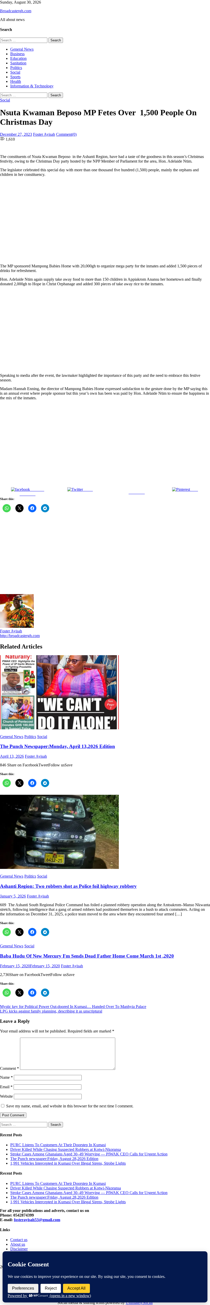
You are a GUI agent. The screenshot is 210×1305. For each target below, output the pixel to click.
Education (18, 58)
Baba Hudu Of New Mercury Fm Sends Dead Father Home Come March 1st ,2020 (87, 956)
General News (22, 49)
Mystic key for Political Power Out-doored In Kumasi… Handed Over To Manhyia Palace (73, 1006)
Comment (9, 1068)
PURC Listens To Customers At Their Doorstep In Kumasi (58, 1145)
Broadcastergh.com (15, 11)
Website (6, 1096)
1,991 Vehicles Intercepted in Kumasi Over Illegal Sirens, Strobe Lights (68, 1163)
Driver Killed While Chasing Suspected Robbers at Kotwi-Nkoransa (65, 1149)
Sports (15, 77)
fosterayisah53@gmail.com (37, 1220)
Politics (16, 67)
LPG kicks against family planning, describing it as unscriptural (51, 1011)
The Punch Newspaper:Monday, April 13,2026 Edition (57, 746)
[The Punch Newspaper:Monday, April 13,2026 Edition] (105, 692)
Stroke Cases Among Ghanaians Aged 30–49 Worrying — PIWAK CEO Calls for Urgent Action (88, 1154)
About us (17, 1244)
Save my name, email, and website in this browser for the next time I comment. (69, 1106)
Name (6, 1077)
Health (15, 81)
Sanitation (18, 63)
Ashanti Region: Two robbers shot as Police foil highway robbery (68, 886)
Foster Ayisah (44, 134)
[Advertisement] (105, 220)
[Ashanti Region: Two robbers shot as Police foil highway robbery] (105, 832)
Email (6, 1087)
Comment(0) (66, 134)
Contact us (18, 1240)
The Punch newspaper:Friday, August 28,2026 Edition (54, 1158)
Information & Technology (32, 86)
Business (17, 54)
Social (15, 72)
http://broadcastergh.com (20, 635)
